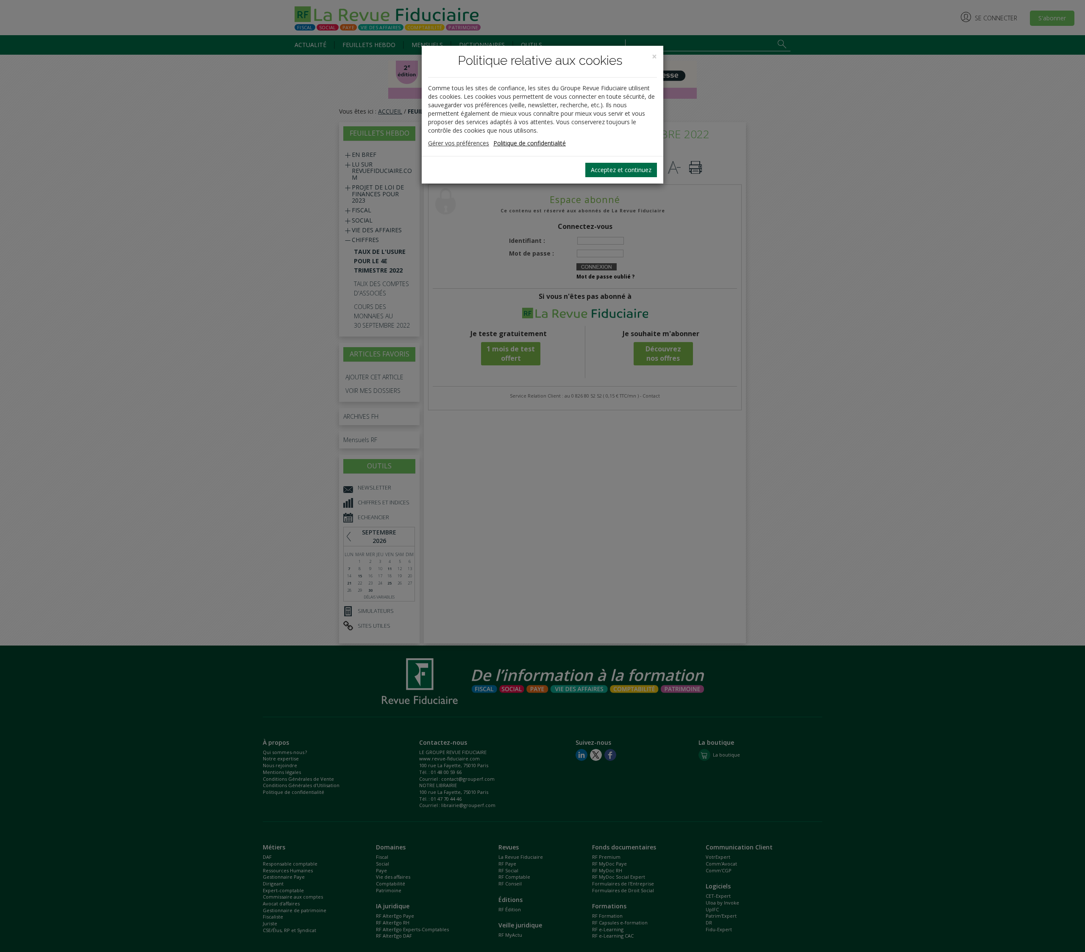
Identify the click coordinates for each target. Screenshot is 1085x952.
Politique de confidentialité (529, 143)
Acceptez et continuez (621, 170)
